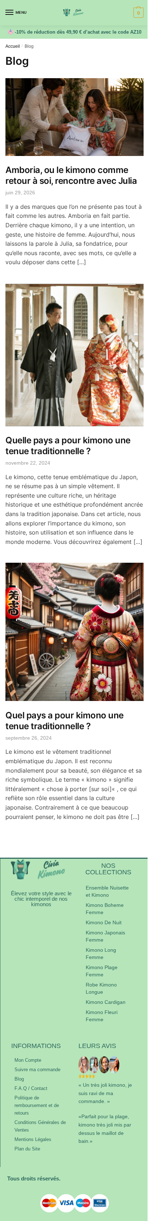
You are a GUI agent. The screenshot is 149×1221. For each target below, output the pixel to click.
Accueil (12, 46)
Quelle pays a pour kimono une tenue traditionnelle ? (68, 445)
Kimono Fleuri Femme (102, 1015)
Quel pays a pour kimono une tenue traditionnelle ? (64, 720)
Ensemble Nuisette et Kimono (107, 891)
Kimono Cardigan (105, 1002)
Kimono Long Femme (101, 953)
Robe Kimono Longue (101, 988)
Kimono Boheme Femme (105, 908)
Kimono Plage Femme (102, 970)
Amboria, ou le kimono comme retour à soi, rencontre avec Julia (71, 175)
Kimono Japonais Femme (105, 936)
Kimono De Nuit (104, 922)
